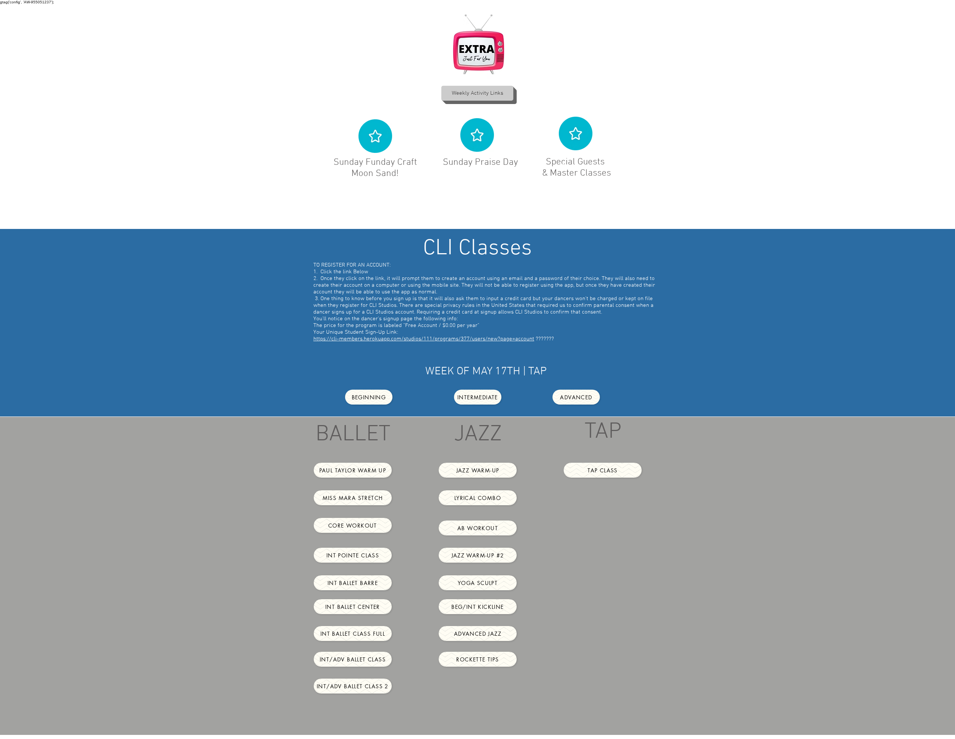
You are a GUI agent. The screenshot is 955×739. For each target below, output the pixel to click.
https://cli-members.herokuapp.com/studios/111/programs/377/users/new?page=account (423, 339)
